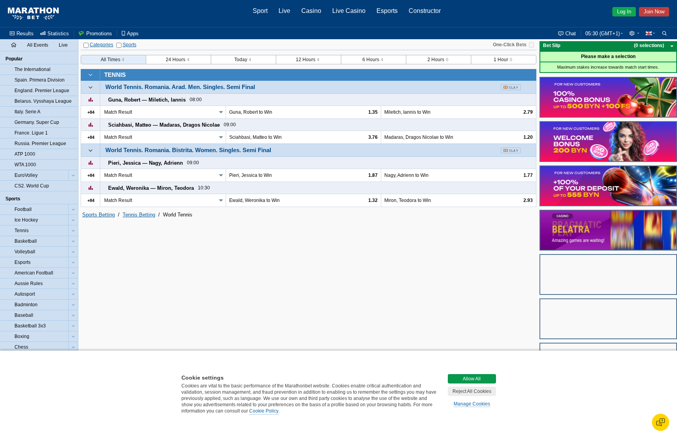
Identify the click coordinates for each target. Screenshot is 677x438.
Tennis (115, 74)
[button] (634, 33)
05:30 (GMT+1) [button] (602, 33)
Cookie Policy (264, 411)
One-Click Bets (510, 44)
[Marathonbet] (33, 13)
